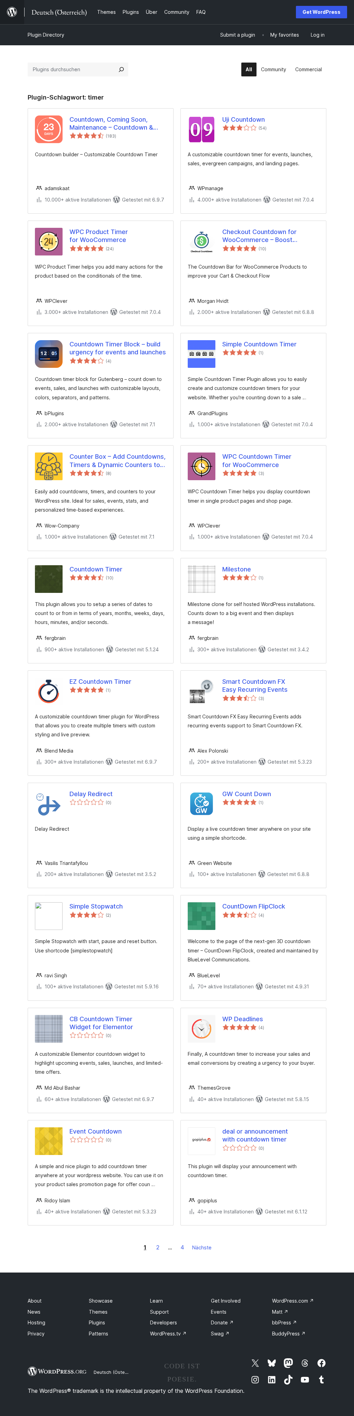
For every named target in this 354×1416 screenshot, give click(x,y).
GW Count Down (246, 794)
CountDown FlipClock (253, 906)
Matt (280, 1312)
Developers (163, 1322)
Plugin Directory (46, 35)
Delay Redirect (91, 794)
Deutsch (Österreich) (116, 1372)
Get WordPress (321, 12)
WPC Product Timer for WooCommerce (98, 235)
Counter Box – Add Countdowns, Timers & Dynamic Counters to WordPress (117, 461)
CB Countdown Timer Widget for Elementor (101, 1023)
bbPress (284, 1322)
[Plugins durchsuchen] (121, 69)
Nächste (202, 1247)
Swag (220, 1333)
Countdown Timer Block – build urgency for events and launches (117, 348)
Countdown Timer (95, 569)
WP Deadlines (242, 1019)
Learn (156, 1301)
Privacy (36, 1333)
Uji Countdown (243, 119)
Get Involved (226, 1301)
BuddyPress (289, 1333)
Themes (98, 1312)
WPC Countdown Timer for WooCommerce (256, 460)
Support (159, 1312)
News (34, 1312)
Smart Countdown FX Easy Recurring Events (255, 685)
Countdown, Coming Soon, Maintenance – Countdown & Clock (111, 124)
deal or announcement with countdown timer (255, 1135)
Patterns (98, 1333)
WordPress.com (293, 1301)
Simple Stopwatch (96, 906)
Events (218, 1312)
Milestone (236, 569)
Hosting (36, 1322)
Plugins (97, 1322)
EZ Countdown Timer (100, 681)
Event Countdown (95, 1131)
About (34, 1301)
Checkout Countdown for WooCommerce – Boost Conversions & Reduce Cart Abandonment (263, 236)
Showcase (101, 1301)
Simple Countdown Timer (259, 344)
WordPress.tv (168, 1333)
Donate (222, 1322)
